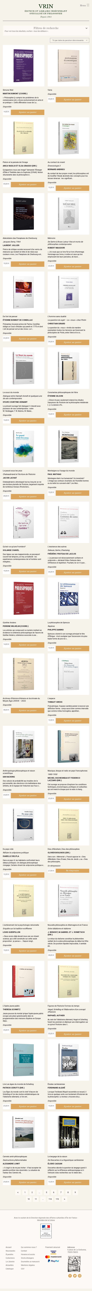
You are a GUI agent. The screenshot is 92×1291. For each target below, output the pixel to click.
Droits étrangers (27, 1258)
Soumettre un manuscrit (30, 1262)
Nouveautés (10, 1251)
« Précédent (18, 1192)
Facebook (70, 1276)
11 (36, 1199)
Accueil (8, 1247)
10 (29, 1199)
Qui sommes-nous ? (29, 1247)
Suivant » (64, 1199)
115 (57, 1199)
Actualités (10, 1265)
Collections (10, 1258)
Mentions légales (28, 1265)
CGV (22, 1269)
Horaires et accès (28, 1254)
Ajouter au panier (27, 112)
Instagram (79, 1276)
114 (50, 1199)
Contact (24, 1251)
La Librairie (10, 1262)
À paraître (9, 1254)
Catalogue (10, 1269)
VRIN (46, 10)
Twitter (75, 1276)
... (39, 1192)
